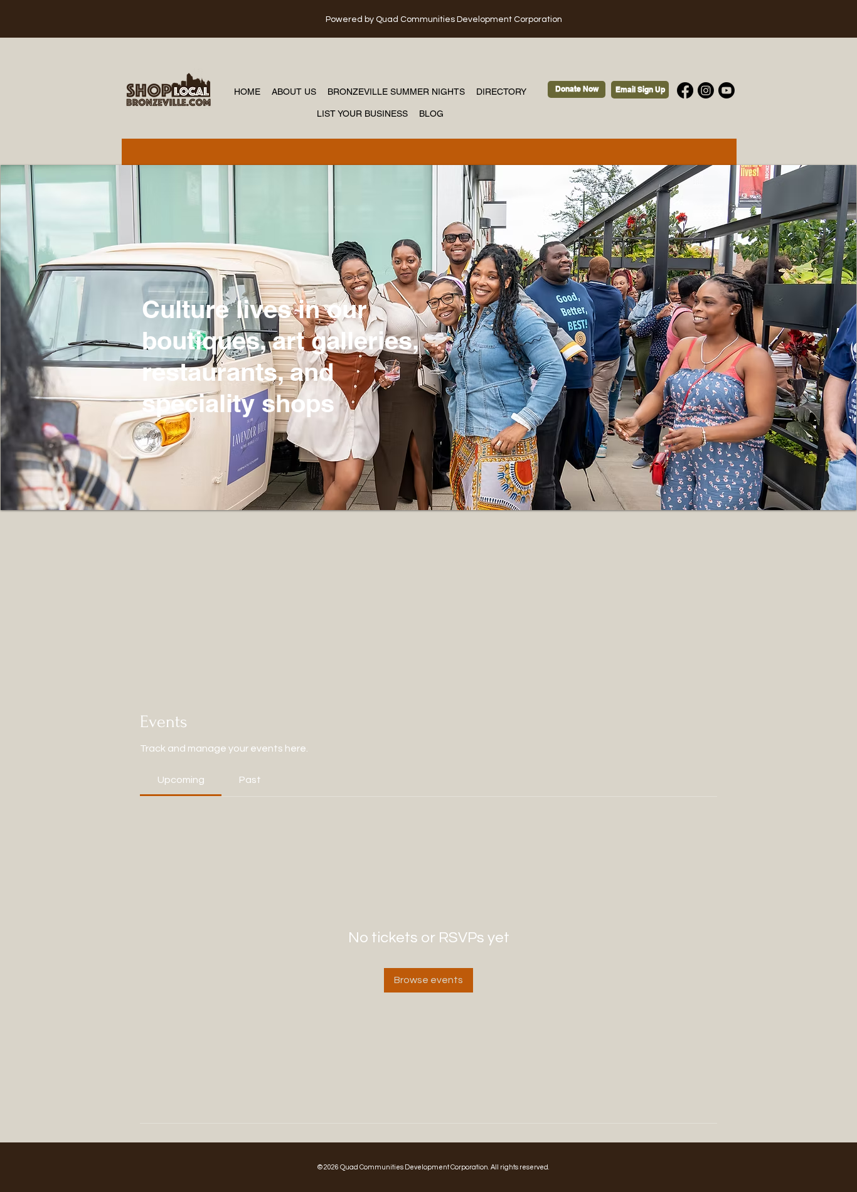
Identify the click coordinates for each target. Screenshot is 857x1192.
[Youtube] (726, 90)
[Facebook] (685, 90)
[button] (428, 337)
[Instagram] (706, 90)
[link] (181, 780)
